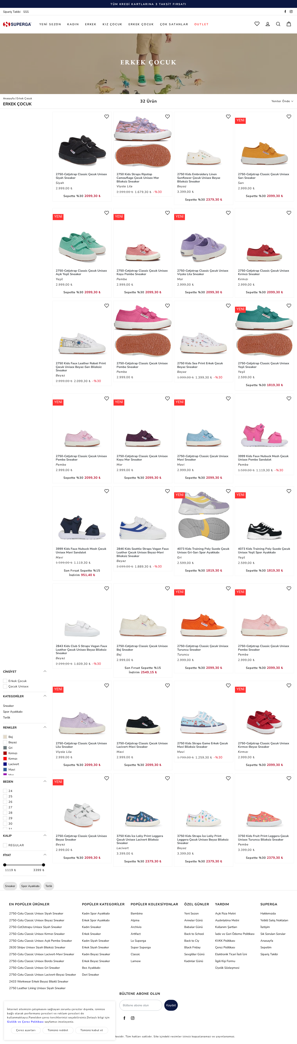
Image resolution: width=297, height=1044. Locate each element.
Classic (135, 954)
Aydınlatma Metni (227, 920)
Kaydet (171, 1005)
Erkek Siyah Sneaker (95, 947)
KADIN (73, 24)
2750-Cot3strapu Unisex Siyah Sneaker (35, 927)
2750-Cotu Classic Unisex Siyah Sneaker (36, 913)
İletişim (265, 927)
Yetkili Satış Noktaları (274, 920)
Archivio (136, 927)
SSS (26, 12)
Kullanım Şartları (226, 927)
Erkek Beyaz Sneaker (96, 961)
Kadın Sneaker (91, 927)
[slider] (4, 864)
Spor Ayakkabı (12, 712)
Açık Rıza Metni (225, 913)
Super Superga (141, 947)
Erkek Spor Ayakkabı (96, 920)
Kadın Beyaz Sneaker (96, 954)
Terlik (6, 717)
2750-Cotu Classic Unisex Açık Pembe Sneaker (40, 941)
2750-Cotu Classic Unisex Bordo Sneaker (36, 961)
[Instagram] (291, 12)
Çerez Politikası (225, 947)
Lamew (136, 961)
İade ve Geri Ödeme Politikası (234, 934)
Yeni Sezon (191, 913)
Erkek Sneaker (91, 934)
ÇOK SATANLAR (174, 24)
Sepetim (266, 947)
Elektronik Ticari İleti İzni (231, 954)
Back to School (194, 934)
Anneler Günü (193, 920)
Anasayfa (9, 98)
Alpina (135, 920)
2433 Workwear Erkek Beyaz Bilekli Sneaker (38, 981)
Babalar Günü (193, 927)
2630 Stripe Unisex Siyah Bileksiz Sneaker (37, 947)
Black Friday (192, 947)
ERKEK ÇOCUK (141, 24)
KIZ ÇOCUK (112, 24)
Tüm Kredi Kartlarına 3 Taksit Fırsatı (148, 4)
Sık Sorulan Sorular (272, 934)
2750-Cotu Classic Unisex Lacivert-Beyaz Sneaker (42, 975)
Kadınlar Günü (193, 961)
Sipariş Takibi (11, 12)
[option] (148, 4)
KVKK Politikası (225, 941)
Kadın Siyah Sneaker (95, 941)
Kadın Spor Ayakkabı (96, 913)
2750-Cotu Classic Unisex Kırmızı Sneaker (37, 934)
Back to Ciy (191, 941)
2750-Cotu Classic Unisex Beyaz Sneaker (36, 920)
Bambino (137, 913)
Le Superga (138, 941)
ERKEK (91, 24)
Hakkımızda (268, 913)
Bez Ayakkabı (91, 968)
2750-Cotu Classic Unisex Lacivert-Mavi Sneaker (41, 954)
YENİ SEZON (50, 24)
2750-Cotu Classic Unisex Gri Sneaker (34, 968)
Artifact (136, 934)
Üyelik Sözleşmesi (227, 968)
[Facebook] (285, 12)
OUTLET (201, 24)
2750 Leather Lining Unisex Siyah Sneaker (37, 988)
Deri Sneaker (90, 975)
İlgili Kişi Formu (225, 961)
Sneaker (8, 706)
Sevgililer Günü (194, 954)
